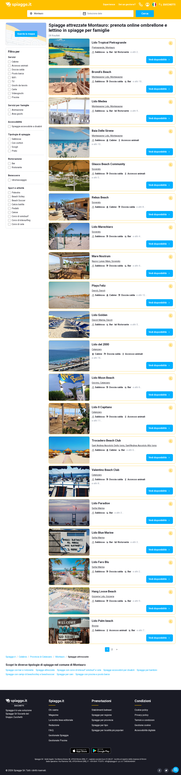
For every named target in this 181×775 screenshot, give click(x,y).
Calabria (23, 656)
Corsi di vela (18, 224)
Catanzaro (97, 349)
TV (13, 81)
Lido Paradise (101, 503)
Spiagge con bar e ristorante (20, 670)
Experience (109, 4)
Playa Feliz (99, 285)
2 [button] (112, 649)
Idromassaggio (19, 180)
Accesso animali (20, 65)
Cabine (15, 61)
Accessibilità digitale (145, 730)
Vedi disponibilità (158, 59)
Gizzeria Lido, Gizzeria (103, 596)
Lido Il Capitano (102, 407)
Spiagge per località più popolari (107, 730)
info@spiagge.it (111, 761)
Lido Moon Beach (103, 377)
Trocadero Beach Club (106, 440)
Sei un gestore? (127, 4)
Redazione (54, 725)
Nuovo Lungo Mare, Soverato (106, 261)
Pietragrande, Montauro (103, 47)
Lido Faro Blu (100, 562)
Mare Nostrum (101, 256)
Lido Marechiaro (102, 227)
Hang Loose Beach (104, 591)
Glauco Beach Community (108, 164)
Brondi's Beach (101, 72)
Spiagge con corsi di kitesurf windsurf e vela (79, 670)
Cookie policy (141, 710)
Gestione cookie (143, 725)
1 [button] (107, 649)
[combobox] (53, 13)
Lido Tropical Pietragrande (109, 42)
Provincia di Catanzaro (41, 656)
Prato (14, 151)
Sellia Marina (98, 508)
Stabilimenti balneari (102, 710)
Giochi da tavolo (19, 85)
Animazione (17, 110)
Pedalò (15, 208)
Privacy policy (141, 715)
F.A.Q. (51, 730)
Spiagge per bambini (147, 670)
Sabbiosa (16, 139)
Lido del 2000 (100, 344)
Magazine (53, 715)
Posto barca (18, 73)
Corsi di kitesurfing (21, 220)
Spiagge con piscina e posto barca (93, 674)
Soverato (96, 169)
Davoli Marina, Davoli (102, 320)
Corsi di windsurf (20, 216)
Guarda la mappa (26, 34)
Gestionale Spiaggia (58, 735)
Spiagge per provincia (102, 720)
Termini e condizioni (144, 720)
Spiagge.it (11, 656)
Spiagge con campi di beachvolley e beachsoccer (30, 674)
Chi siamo (53, 710)
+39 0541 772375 (97, 761)
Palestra (16, 192)
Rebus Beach (100, 197)
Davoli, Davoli (98, 290)
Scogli (15, 147)
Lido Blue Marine (102, 532)
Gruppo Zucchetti (14, 717)
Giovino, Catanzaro (101, 382)
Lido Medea (99, 101)
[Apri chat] (176, 770)
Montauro (60, 656)
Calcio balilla (18, 204)
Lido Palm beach (102, 621)
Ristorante (17, 167)
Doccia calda (18, 69)
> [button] (116, 649)
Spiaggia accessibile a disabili (27, 126)
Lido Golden (99, 315)
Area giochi (17, 113)
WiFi (14, 77)
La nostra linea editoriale (61, 720)
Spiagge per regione (102, 715)
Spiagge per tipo (100, 725)
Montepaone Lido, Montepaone (107, 77)
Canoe (15, 212)
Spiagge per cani (65, 674)
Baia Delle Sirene (103, 130)
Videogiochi (17, 93)
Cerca (144, 13)
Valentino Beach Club (105, 470)
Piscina (15, 97)
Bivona (95, 625)
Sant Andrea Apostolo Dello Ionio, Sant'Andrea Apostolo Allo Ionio (124, 445)
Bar (13, 163)
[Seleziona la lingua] (154, 4)
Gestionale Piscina (58, 740)
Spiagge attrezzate (45, 670)
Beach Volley (18, 196)
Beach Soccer (18, 200)
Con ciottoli (17, 143)
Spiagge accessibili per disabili (118, 670)
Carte (14, 89)
